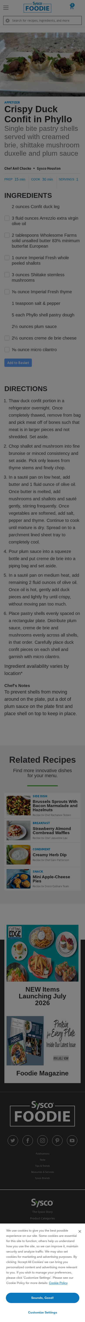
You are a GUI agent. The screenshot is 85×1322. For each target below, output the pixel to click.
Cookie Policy (58, 1283)
